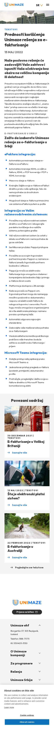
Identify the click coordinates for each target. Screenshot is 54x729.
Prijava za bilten (25, 612)
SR (37, 5)
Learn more (9, 707)
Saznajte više (17, 452)
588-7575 (24, 638)
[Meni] (48, 5)
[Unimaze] (14, 6)
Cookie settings (27, 715)
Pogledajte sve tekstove (29, 567)
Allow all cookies (27, 722)
